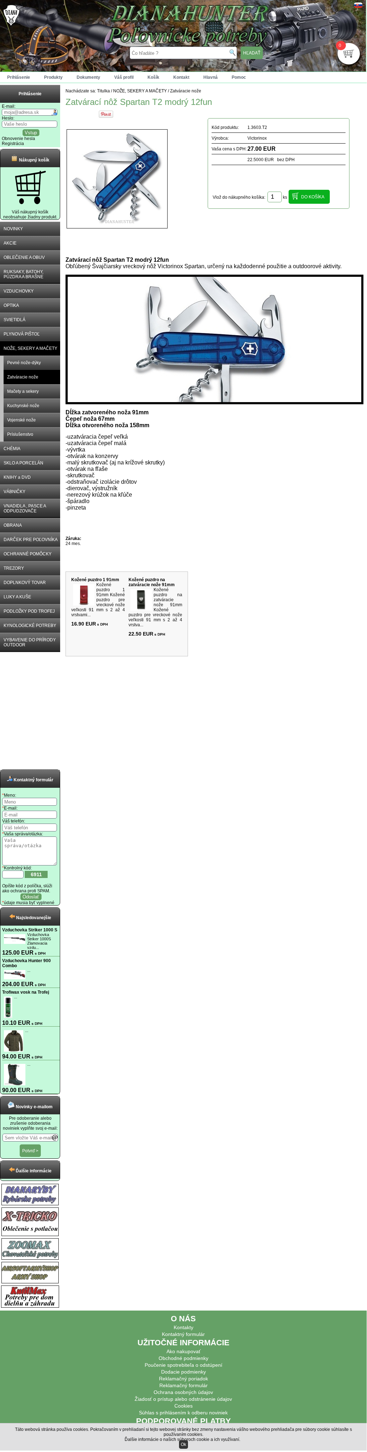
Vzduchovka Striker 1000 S (29, 929)
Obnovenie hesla (18, 138)
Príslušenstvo (20, 434)
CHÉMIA (12, 448)
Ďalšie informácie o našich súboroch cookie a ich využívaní (182, 1439)
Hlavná (210, 77)
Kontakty (183, 1327)
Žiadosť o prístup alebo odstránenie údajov (183, 1399)
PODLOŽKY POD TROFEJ (29, 611)
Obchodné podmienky (183, 1358)
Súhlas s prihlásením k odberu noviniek (183, 1412)
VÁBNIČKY (14, 491)
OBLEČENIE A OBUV (24, 257)
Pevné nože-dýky (24, 362)
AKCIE (10, 243)
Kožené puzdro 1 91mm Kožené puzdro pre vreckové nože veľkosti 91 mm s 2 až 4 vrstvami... (98, 599)
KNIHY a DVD (17, 477)
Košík (153, 77)
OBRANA (13, 525)
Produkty (53, 77)
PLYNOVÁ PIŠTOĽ (22, 334)
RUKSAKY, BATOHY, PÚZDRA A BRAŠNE (23, 274)
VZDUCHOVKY (19, 291)
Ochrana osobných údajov (183, 1392)
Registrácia (13, 143)
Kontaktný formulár (183, 1334)
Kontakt (181, 77)
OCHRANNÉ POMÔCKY (28, 553)
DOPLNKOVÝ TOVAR (25, 582)
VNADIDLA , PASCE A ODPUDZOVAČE (25, 508)
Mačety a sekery (23, 391)
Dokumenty (88, 77)
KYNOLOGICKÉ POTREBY (30, 625)
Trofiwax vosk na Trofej (25, 992)
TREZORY (14, 568)
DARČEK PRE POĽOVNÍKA (31, 539)
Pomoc (239, 77)
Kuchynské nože (23, 405)
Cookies (183, 1406)
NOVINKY (13, 228)
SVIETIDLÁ (14, 319)
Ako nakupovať (183, 1351)
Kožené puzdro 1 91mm (95, 579)
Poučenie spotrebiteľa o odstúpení (183, 1365)
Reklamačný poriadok (183, 1378)
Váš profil (124, 77)
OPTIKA (11, 305)
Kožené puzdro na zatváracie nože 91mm (152, 582)
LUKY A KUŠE (17, 596)
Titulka (103, 90)
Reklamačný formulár (183, 1385)
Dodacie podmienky (183, 1372)
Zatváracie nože (22, 377)
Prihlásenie (18, 77)
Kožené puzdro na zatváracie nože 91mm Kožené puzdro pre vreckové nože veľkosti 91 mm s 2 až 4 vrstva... (155, 607)
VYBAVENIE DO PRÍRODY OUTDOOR (30, 642)
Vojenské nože (21, 420)
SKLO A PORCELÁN (23, 462)
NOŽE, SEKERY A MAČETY (30, 348)
